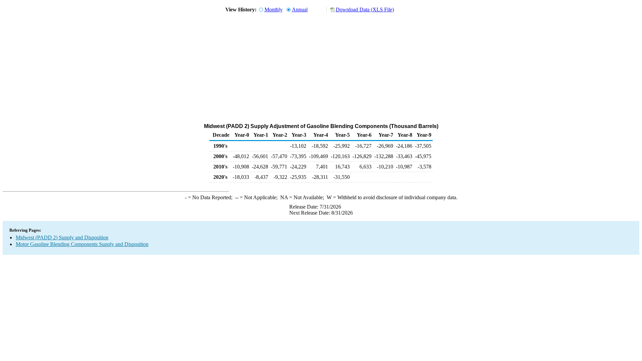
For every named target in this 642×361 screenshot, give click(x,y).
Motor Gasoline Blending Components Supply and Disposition (82, 244)
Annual (300, 9)
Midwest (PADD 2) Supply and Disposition (62, 237)
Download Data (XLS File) (365, 9)
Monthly (273, 9)
